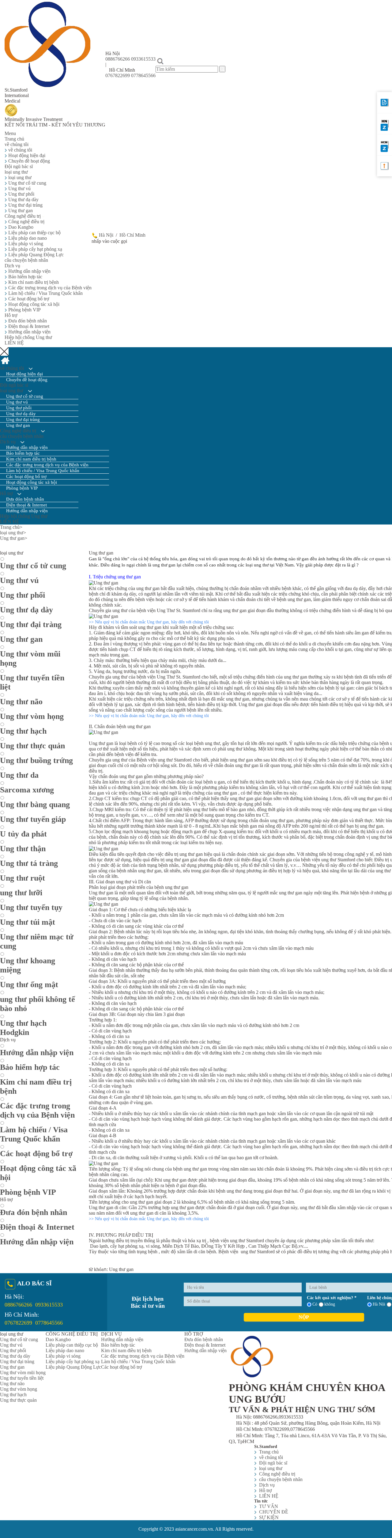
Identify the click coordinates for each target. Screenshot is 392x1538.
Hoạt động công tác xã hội (33, 304)
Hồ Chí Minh (132, 235)
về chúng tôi (19, 149)
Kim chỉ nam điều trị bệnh (33, 282)
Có (314, 1304)
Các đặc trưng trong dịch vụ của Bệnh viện (49, 287)
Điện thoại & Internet (28, 326)
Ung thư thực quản (18, 1400)
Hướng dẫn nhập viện (29, 271)
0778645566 (143, 75)
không (329, 1304)
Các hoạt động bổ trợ (28, 298)
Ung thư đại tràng (25, 205)
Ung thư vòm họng (18, 1389)
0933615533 (143, 59)
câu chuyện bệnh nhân (26, 260)
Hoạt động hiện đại (26, 155)
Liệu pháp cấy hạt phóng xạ (34, 249)
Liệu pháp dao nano (27, 238)
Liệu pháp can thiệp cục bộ (34, 232)
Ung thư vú (19, 188)
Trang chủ (14, 138)
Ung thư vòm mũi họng (23, 1372)
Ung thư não (12, 1383)
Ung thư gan (20, 210)
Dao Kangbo (20, 227)
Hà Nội (107, 235)
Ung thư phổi (20, 194)
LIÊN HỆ (14, 342)
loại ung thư (17, 172)
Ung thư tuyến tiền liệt (21, 1378)
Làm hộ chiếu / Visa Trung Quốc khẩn (45, 293)
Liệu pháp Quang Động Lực (35, 254)
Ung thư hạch (13, 1394)
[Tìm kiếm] (222, 69)
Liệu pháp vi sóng (25, 243)
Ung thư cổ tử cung (26, 183)
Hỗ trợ (11, 315)
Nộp (304, 1317)
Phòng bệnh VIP (24, 309)
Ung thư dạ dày (23, 199)
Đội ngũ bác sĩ (19, 166)
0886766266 (117, 59)
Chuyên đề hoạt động (28, 161)
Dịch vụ (13, 265)
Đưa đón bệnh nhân (27, 320)
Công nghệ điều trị (23, 216)
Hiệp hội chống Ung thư (28, 337)
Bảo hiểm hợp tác (24, 276)
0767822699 (117, 75)
